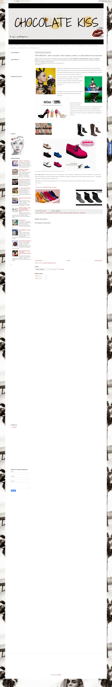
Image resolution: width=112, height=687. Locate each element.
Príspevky (39, 275)
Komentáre (39, 278)
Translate (62, 269)
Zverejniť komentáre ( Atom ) (49, 263)
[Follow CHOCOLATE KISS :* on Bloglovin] (17, 154)
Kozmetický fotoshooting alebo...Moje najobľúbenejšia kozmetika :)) (25, 252)
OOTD (72, 45)
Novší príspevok (38, 260)
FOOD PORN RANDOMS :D (25, 241)
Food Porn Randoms (64, 45)
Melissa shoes (76, 212)
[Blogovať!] (54, 211)
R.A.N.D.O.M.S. (54, 45)
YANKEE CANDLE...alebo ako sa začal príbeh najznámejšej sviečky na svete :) (24, 209)
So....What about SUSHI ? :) (25, 188)
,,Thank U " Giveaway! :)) (24, 161)
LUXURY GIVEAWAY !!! (15, 45)
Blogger (59, 674)
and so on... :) (42, 212)
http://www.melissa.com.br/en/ (49, 187)
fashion (65, 212)
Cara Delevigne (49, 212)
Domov (68, 260)
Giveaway (14, 427)
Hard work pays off (35, 48)
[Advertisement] (16, 292)
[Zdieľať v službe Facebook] (57, 211)
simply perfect (82, 212)
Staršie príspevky (98, 260)
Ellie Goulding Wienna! (81, 45)
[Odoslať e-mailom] (52, 211)
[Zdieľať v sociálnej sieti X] (55, 211)
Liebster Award (22, 220)
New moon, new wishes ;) (24, 179)
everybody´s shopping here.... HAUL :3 (24, 170)
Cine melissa (55, 212)
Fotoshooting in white (44, 45)
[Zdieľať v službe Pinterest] (59, 211)
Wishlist (23, 45)
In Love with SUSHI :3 (32, 45)
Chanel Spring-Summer (23, 48)
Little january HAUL (93, 45)
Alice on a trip (13, 48)
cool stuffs (61, 212)
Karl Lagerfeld (70, 212)
